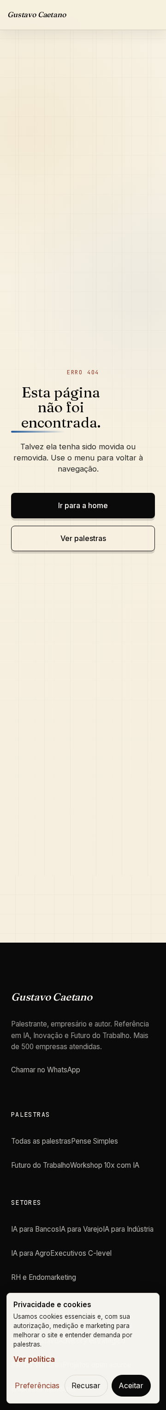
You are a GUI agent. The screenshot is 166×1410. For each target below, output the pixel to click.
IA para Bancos (35, 1229)
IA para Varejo (81, 1229)
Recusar (86, 1385)
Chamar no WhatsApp (45, 1069)
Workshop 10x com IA (104, 1165)
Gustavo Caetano (36, 14)
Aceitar (131, 1385)
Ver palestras (83, 538)
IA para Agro (30, 1253)
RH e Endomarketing (43, 1277)
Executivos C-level (81, 1253)
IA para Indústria (128, 1229)
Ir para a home (83, 505)
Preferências (37, 1385)
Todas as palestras (41, 1141)
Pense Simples (94, 1141)
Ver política (34, 1359)
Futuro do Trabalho (40, 1165)
